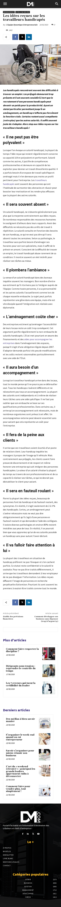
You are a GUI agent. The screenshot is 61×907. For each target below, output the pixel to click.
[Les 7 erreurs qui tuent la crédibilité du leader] (48, 687)
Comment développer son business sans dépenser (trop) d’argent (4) (46, 619)
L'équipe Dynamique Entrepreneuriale (21, 25)
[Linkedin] (29, 37)
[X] (22, 37)
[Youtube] (38, 834)
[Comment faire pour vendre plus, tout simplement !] (44, 790)
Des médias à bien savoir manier (20, 720)
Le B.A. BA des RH (22, 12)
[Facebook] (15, 37)
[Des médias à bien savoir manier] (44, 723)
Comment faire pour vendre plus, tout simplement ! (18, 789)
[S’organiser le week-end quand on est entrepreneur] (44, 739)
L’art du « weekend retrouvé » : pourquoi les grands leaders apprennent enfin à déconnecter (20, 771)
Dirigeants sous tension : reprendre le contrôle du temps (21, 668)
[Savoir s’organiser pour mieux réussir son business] (44, 755)
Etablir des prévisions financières (13, 617)
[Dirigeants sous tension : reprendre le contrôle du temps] (48, 670)
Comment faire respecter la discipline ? (22, 650)
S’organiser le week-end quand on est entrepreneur (20, 737)
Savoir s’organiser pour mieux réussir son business (20, 753)
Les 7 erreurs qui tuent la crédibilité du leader (20, 684)
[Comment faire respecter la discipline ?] (48, 653)
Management (9, 12)
